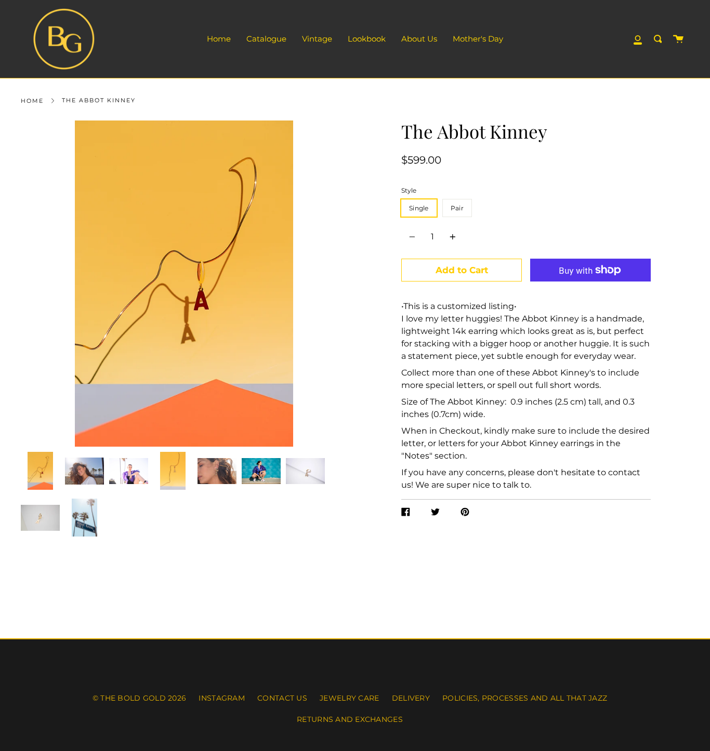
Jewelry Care (349, 698)
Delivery (411, 698)
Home (32, 100)
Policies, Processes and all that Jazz (524, 698)
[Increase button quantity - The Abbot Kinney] (451, 236)
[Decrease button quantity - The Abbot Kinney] (413, 236)
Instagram (221, 698)
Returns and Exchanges (350, 719)
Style (408, 190)
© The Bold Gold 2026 (139, 698)
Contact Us (282, 698)
